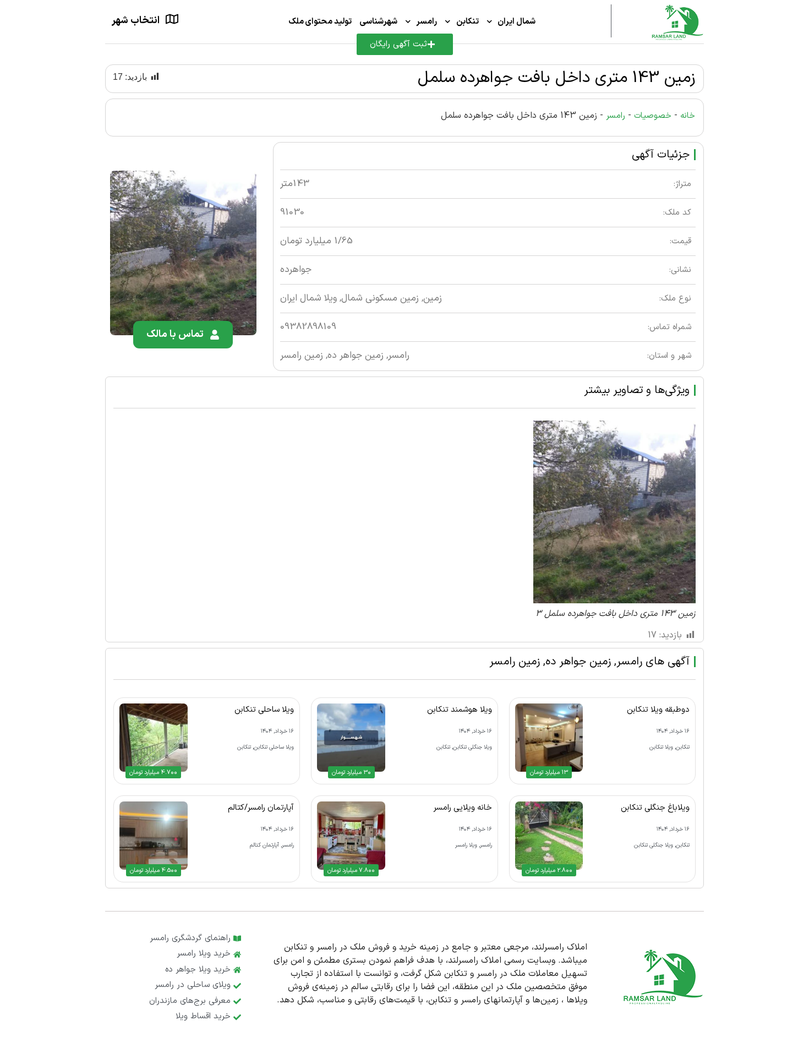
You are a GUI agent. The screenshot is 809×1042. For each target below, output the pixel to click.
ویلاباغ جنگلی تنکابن (655, 807)
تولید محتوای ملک (320, 21)
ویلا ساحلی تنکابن (264, 709)
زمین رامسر (301, 355)
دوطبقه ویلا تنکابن (658, 709)
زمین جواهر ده (355, 355)
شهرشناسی (378, 21)
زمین (432, 298)
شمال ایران (516, 21)
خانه (687, 116)
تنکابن (467, 21)
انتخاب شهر (136, 20)
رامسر (426, 21)
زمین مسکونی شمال (380, 298)
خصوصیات (652, 116)
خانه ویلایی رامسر (463, 807)
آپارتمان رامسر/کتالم (261, 807)
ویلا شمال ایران (308, 298)
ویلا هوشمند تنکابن (459, 709)
